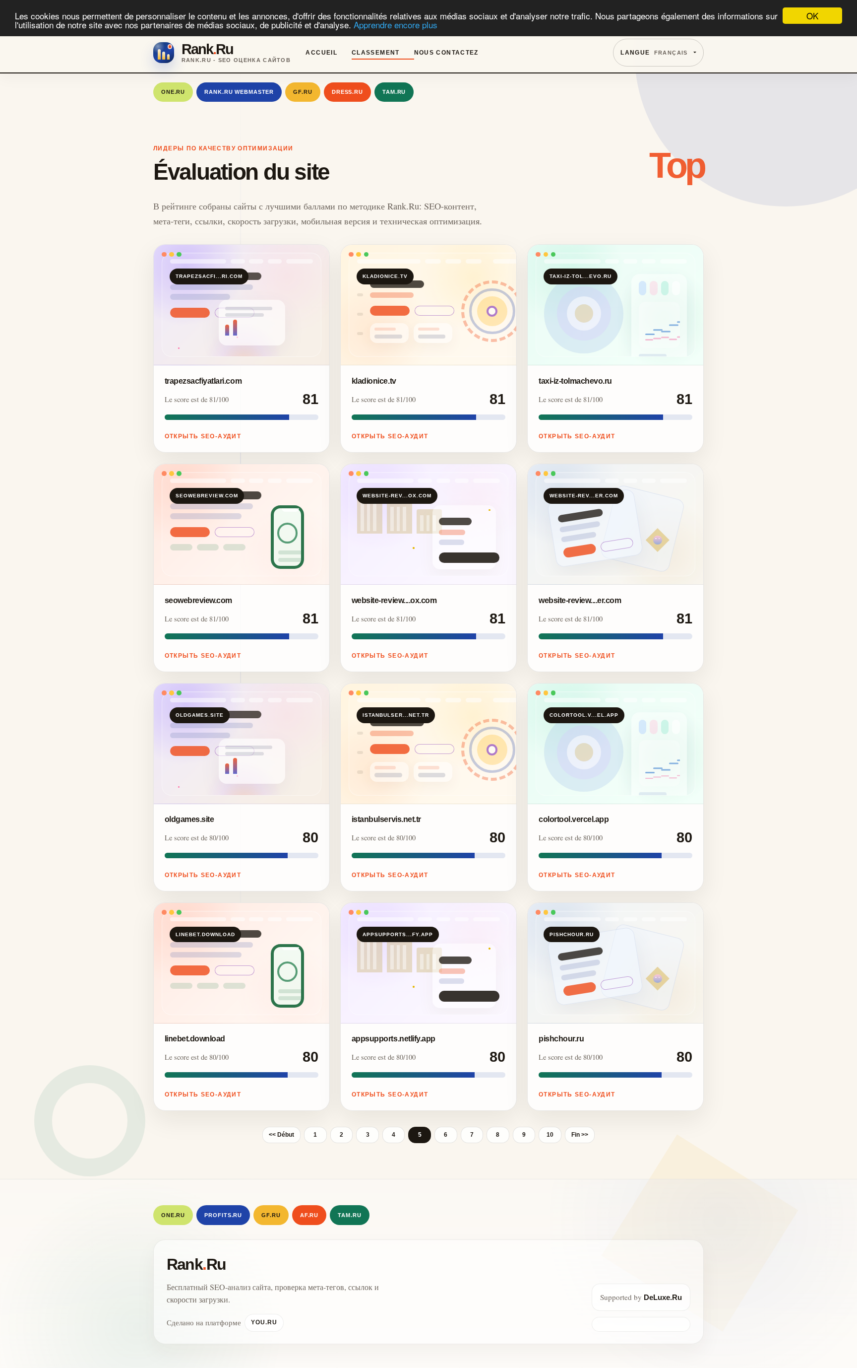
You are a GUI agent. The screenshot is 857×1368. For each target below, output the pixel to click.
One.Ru (173, 92)
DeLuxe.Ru (663, 1297)
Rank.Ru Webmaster (239, 92)
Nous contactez (446, 53)
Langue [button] (653, 53)
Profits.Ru (223, 1215)
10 (550, 1134)
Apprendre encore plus (395, 24)
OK (812, 15)
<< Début (281, 1134)
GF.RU (302, 92)
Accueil (321, 53)
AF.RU (309, 1215)
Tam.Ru (394, 92)
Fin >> (579, 1134)
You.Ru (264, 1322)
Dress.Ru (347, 92)
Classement (376, 53)
